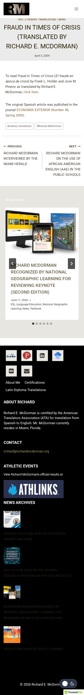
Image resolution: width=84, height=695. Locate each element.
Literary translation (19, 126)
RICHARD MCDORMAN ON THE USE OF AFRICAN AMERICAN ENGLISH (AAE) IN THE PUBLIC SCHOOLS (63, 161)
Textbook (35, 308)
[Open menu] (76, 8)
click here (31, 92)
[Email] (26, 371)
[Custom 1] (11, 355)
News (62, 19)
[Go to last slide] (12, 263)
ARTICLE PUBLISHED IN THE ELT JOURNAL (34, 649)
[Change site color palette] (68, 683)
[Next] (71, 263)
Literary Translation (40, 19)
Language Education (28, 304)
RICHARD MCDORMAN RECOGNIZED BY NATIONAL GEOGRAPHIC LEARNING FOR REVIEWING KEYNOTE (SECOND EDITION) (41, 279)
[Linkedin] (42, 355)
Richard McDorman (49, 126)
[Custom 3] (57, 355)
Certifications (35, 383)
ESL (13, 304)
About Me (13, 383)
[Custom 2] (26, 355)
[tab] (33, 324)
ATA (20, 19)
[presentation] (42, 232)
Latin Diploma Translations (26, 390)
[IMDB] (11, 371)
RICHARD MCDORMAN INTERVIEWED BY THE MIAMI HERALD (21, 155)
